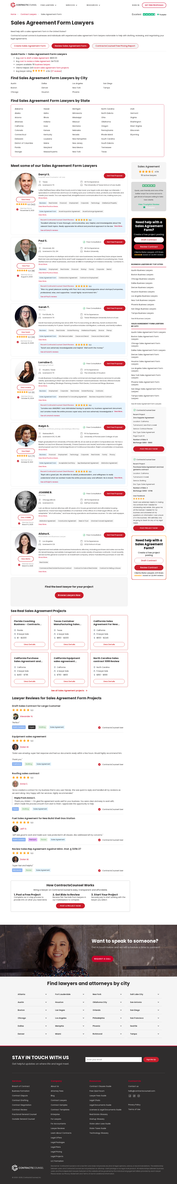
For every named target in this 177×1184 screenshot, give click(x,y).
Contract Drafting (20, 1100)
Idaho (46, 113)
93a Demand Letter (66, 336)
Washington (135, 121)
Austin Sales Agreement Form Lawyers (148, 332)
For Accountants (58, 1123)
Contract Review (19, 1109)
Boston (14, 87)
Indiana (47, 121)
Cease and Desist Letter (100, 336)
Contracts (99, 391)
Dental (109, 269)
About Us (55, 1086)
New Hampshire (79, 139)
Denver (45, 87)
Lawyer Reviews (58, 1128)
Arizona (18, 117)
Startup (83, 269)
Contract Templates (60, 1109)
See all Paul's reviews (49, 296)
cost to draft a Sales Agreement (34, 58)
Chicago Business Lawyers (143, 279)
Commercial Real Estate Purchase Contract (55, 568)
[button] (32, 994)
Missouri (76, 121)
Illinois (46, 117)
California (19, 126)
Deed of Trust (83, 521)
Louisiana (48, 139)
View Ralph (26, 451)
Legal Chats (95, 1100)
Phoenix (75, 92)
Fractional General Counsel (24, 1114)
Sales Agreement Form (48, 211)
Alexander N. (26, 716)
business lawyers (42, 64)
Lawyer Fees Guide (98, 1095)
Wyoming (134, 134)
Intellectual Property (109, 203)
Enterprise (55, 1114)
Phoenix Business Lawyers (142, 304)
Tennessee (106, 147)
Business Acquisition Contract (100, 397)
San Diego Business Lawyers (143, 309)
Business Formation (21, 1091)
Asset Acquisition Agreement (69, 211)
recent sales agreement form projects (51, 67)
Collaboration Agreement (68, 278)
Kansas (47, 130)
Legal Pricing (56, 1151)
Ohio (103, 117)
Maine (46, 143)
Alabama (19, 109)
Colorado (19, 130)
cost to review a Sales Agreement (35, 61)
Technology (95, 203)
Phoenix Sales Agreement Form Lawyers (145, 383)
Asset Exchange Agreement (93, 211)
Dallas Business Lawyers (141, 283)
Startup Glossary (97, 1119)
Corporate (84, 203)
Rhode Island (107, 134)
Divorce (101, 330)
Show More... (43, 198)
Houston (45, 92)
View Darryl (25, 199)
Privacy (112, 455)
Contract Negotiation (21, 1105)
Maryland (48, 147)
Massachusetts (50, 151)
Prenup (109, 330)
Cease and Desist (82, 336)
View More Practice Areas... (48, 206)
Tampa (106, 87)
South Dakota (107, 143)
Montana (76, 126)
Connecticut (20, 134)
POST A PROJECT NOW (70, 905)
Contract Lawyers (29, 14)
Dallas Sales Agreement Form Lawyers (148, 350)
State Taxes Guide (98, 1128)
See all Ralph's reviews (49, 482)
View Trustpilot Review (148, 204)
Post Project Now (149, 449)
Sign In (135, 5)
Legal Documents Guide (100, 1105)
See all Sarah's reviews (49, 352)
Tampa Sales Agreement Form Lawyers (145, 397)
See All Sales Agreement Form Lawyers (146, 404)
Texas (104, 151)
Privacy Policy (134, 1104)
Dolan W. (24, 747)
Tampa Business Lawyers (142, 313)
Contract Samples (59, 1105)
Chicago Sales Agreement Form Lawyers (145, 344)
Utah (132, 109)
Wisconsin (134, 130)
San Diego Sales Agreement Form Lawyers (146, 390)
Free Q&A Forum (97, 1091)
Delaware (19, 139)
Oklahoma (106, 121)
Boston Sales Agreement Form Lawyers (145, 337)
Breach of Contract (21, 1086)
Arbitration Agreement (109, 463)
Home (13, 14)
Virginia (133, 117)
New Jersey (77, 143)
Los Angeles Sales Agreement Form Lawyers (147, 369)
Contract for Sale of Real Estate (85, 568)
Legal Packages (58, 1142)
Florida (18, 147)
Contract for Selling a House (110, 568)
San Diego (107, 83)
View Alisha (25, 559)
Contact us (133, 1086)
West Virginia (136, 126)
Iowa (46, 126)
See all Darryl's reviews (49, 230)
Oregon (104, 126)
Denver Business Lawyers (142, 287)
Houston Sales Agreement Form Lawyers (145, 362)
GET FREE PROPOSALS (154, 5)
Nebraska (76, 130)
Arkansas (19, 121)
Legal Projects (57, 1156)
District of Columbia (24, 143)
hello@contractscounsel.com (141, 1091)
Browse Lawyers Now (69, 595)
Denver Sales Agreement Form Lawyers (145, 355)
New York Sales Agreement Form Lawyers (146, 376)
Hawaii (46, 109)
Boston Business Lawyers (142, 274)
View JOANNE (26, 517)
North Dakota (107, 113)
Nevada (75, 134)
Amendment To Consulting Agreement (73, 397)
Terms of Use (134, 1109)
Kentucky (48, 134)
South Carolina (108, 139)
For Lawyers (56, 1119)
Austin (13, 83)
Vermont (134, 113)
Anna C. (24, 784)
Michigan (76, 109)
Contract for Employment (89, 278)
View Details (29, 644)
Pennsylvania (107, 130)
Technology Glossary (99, 1133)
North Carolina (107, 109)
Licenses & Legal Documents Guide (105, 1109)
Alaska (17, 113)
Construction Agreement (67, 521)
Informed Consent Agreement (102, 521)
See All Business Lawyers (141, 318)
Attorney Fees (57, 1091)
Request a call (102, 959)
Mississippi (77, 117)
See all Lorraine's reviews (50, 415)
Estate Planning (73, 330)
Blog (53, 1095)
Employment (73, 203)
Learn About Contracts (61, 1133)
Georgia (18, 151)
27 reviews (56, 71)
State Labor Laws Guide (100, 1123)
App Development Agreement (88, 463)
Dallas (44, 83)
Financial (63, 203)
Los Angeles (77, 83)
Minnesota (77, 113)
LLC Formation (57, 1161)
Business (43, 203)
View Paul (26, 266)
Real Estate (53, 203)
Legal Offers (56, 1137)
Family (91, 269)
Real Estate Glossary (99, 1114)
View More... (42, 215)
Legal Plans (56, 1147)
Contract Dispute (20, 1095)
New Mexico (77, 147)
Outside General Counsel (23, 1119)
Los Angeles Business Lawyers (144, 296)
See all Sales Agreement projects (67, 690)
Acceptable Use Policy (67, 463)
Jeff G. (23, 829)
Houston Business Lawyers (143, 291)
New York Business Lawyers (143, 300)
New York (76, 87)
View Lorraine (26, 387)
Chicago (14, 92)
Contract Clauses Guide (100, 1086)
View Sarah (25, 332)
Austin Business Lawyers (142, 270)
